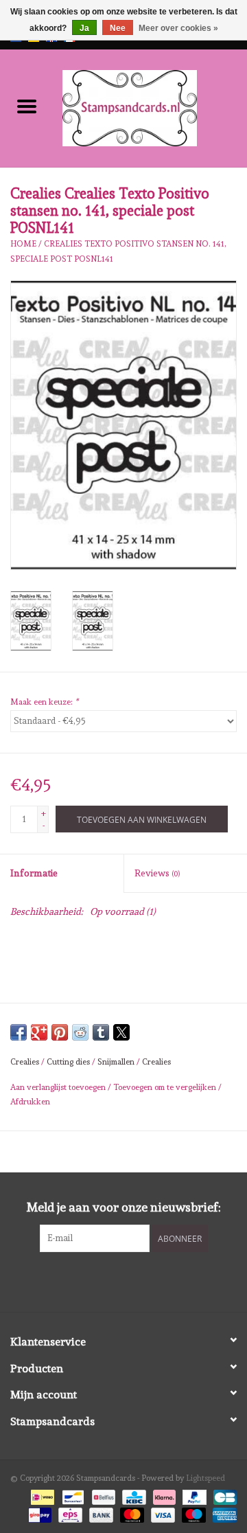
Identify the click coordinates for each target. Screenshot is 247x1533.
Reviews (157, 872)
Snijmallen (115, 1062)
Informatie (34, 872)
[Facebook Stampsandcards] (112, 1280)
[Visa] (161, 1513)
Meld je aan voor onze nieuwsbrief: (124, 1207)
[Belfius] (102, 1495)
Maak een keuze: (44, 702)
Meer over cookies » (178, 28)
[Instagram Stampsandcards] (136, 1280)
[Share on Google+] (39, 1032)
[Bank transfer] (99, 1513)
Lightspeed (205, 1478)
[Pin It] (59, 1032)
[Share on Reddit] (80, 1032)
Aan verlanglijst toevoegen (59, 1087)
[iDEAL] (41, 1495)
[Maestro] (192, 1513)
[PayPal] (193, 1495)
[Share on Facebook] (18, 1032)
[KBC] (132, 1495)
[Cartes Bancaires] (223, 1495)
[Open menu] (27, 106)
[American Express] (222, 1513)
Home (23, 244)
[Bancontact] (71, 1495)
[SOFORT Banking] (163, 1495)
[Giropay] (38, 1513)
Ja (84, 28)
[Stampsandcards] (150, 105)
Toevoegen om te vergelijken (165, 1087)
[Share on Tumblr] (101, 1032)
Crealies (24, 1062)
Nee (118, 28)
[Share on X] (121, 1032)
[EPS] (69, 1513)
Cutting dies (68, 1062)
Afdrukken (30, 1101)
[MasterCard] (130, 1513)
